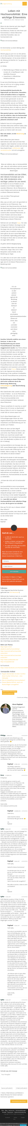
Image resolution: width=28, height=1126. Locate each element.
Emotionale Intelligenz (9, 691)
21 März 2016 (8, 775)
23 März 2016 (17, 811)
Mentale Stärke (19, 20)
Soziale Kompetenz (8, 693)
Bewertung (20, 134)
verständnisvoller (6, 150)
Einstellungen (23, 1125)
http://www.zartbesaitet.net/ (9, 660)
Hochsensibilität (6, 50)
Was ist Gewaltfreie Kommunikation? (13, 680)
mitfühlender (16, 148)
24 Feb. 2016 (9, 735)
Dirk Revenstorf (14, 592)
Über (2, 1110)
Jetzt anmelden (14, 571)
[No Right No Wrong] (6, 4)
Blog (6, 1110)
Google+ (23, 1117)
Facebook (7, 1117)
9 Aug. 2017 (17, 861)
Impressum (10, 1112)
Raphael (20, 704)
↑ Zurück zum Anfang (21, 697)
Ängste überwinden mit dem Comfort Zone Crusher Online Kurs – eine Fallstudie (13, 676)
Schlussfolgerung (6, 386)
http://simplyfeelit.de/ (7, 662)
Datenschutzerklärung (20, 1112)
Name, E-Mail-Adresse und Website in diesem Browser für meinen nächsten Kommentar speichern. (12, 1095)
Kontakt (4, 1112)
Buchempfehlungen (21, 1110)
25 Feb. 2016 (17, 764)
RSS (14, 1119)
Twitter (15, 1117)
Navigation (24, 4)
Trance (14, 369)
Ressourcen (11, 1110)
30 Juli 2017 (8, 829)
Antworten (24, 735)
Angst (19, 223)
